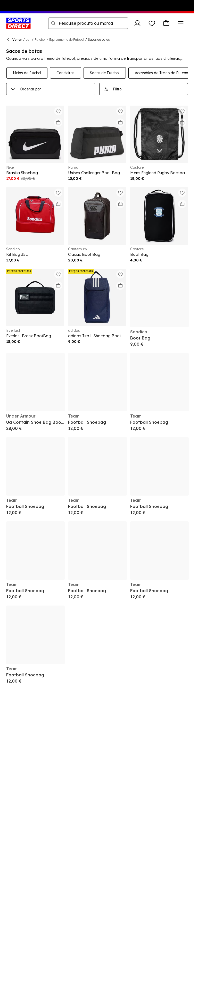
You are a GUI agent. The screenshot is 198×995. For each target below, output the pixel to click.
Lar (28, 39)
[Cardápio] (181, 23)
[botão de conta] (137, 23)
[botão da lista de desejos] (152, 23)
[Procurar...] (53, 23)
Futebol (40, 39)
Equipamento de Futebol (66, 39)
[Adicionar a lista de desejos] (58, 111)
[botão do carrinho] (166, 23)
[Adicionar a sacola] (58, 122)
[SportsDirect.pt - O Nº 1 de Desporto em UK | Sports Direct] (18, 23)
